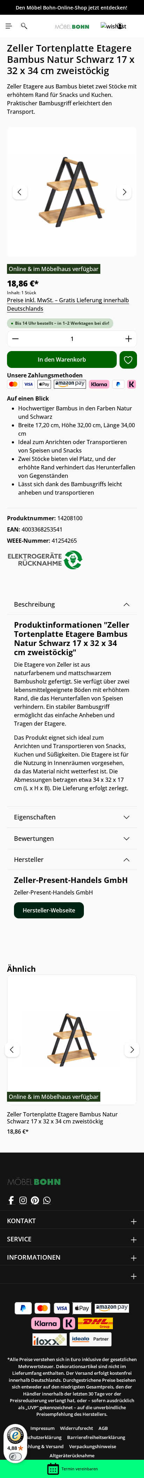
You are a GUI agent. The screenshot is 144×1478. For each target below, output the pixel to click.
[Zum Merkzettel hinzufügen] (128, 360)
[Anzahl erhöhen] (129, 338)
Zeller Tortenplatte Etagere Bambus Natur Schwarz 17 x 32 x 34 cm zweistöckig (62, 1118)
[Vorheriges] (20, 192)
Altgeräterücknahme (72, 1455)
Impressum (42, 1428)
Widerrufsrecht (76, 1428)
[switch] (15, 1456)
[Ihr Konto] (120, 26)
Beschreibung (34, 604)
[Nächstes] (124, 192)
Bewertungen (34, 838)
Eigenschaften (35, 817)
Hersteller (29, 859)
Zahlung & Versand (43, 1446)
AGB (103, 1428)
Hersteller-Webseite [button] (49, 910)
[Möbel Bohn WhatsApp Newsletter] (47, 1200)
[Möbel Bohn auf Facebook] (11, 1200)
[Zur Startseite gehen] (72, 26)
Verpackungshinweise (92, 1446)
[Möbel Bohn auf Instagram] (23, 1200)
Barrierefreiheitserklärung (96, 1437)
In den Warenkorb (62, 359)
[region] (72, 192)
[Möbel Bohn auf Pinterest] (35, 1200)
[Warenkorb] (135, 26)
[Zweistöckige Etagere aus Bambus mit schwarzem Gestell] (72, 192)
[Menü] (9, 26)
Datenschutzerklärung (37, 1437)
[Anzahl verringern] (15, 338)
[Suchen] (24, 26)
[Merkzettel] (104, 26)
